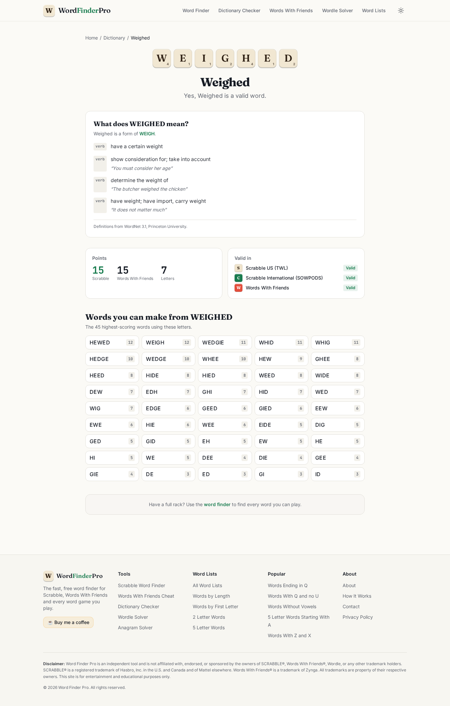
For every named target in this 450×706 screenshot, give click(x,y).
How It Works (357, 596)
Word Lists (374, 10)
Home (91, 38)
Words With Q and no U (293, 596)
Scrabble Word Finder (141, 585)
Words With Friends (291, 10)
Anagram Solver (135, 627)
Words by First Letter (215, 606)
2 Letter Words (209, 617)
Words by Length (211, 596)
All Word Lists (207, 585)
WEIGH (147, 133)
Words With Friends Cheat (146, 596)
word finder (217, 504)
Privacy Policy (358, 617)
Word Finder (196, 10)
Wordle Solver (337, 10)
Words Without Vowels (292, 606)
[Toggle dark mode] (401, 10)
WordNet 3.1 (135, 226)
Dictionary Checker (239, 10)
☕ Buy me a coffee (68, 622)
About (349, 585)
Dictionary (114, 38)
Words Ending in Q (288, 585)
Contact (351, 606)
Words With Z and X (289, 635)
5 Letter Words (209, 627)
